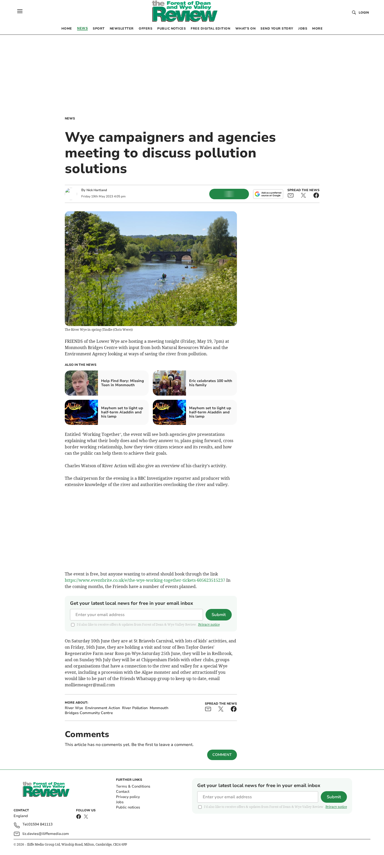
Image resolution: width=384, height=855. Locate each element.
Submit (219, 615)
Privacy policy (128, 796)
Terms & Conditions (133, 786)
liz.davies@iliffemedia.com (45, 833)
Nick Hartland (96, 190)
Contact (122, 791)
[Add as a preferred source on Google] (268, 194)
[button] (20, 11)
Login (364, 12)
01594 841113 (40, 824)
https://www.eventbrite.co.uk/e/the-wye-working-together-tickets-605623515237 (145, 580)
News (70, 118)
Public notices (128, 807)
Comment (222, 754)
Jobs (120, 802)
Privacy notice (209, 624)
